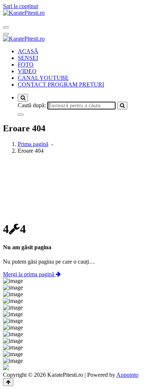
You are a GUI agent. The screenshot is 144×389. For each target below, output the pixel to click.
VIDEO (27, 71)
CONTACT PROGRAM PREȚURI (61, 84)
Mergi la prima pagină (29, 274)
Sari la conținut (20, 6)
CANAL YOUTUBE (43, 78)
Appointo (127, 375)
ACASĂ (28, 51)
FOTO (26, 64)
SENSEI (28, 58)
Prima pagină (33, 144)
